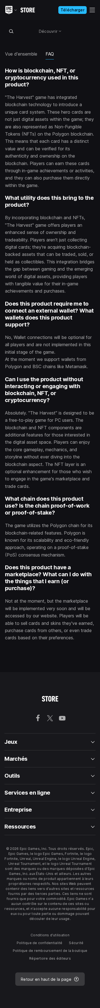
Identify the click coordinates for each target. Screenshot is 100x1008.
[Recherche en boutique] (11, 31)
